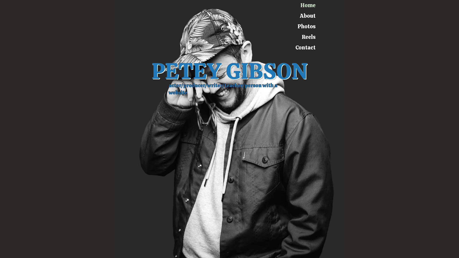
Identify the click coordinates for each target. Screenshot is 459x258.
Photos (307, 26)
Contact (305, 47)
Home (308, 5)
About (308, 15)
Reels (309, 36)
